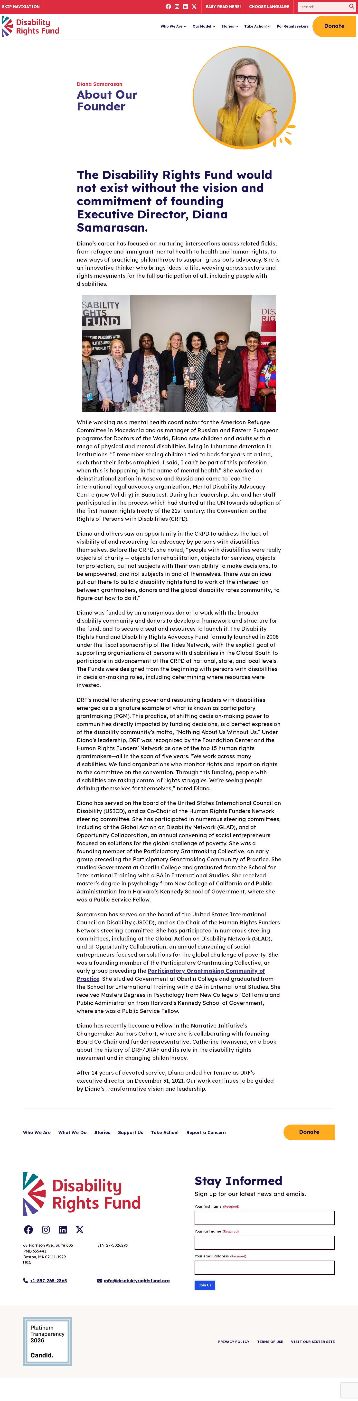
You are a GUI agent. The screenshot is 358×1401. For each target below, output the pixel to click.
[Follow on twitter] (194, 7)
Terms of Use (270, 1342)
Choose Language (269, 6)
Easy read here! (223, 6)
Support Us (130, 1132)
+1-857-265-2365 (48, 1280)
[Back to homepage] (30, 26)
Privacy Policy (233, 1342)
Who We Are (171, 26)
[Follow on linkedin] (185, 7)
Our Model (202, 26)
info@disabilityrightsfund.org (137, 1280)
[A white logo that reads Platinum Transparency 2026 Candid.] (47, 1341)
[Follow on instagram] (177, 7)
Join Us (205, 1285)
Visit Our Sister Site (313, 1342)
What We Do (72, 1132)
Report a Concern (206, 1132)
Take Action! (255, 26)
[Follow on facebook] (168, 7)
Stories (227, 26)
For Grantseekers (293, 26)
